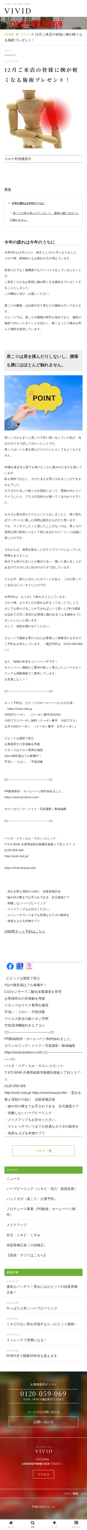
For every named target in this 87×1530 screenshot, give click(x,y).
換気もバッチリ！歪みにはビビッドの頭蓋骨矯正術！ (42, 1286)
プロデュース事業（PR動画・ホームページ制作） (41, 1211)
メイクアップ (17, 1225)
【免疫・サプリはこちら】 (27, 1255)
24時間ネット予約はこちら (24, 931)
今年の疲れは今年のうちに (28, 203)
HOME (9, 34)
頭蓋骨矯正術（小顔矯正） (27, 1245)
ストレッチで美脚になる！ (27, 1337)
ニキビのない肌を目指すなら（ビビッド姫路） (42, 1321)
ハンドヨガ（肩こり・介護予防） (32, 1199)
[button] (78, 817)
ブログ (25, 34)
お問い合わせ (43, 1421)
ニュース (11, 61)
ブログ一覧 (43, 1150)
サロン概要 (71, 1493)
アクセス (43, 1474)
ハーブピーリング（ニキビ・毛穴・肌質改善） (42, 1188)
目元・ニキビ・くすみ (23, 1235)
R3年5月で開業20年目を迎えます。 (34, 1353)
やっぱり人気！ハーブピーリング (32, 1305)
